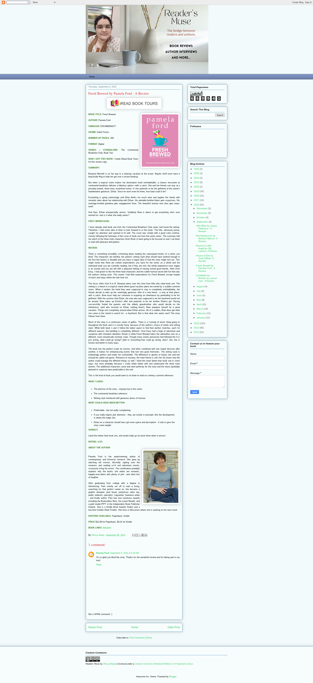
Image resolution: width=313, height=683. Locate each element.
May (199, 299)
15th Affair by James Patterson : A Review (206, 228)
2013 (197, 332)
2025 (197, 173)
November (202, 213)
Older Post (174, 627)
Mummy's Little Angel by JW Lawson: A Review (206, 248)
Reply (99, 564)
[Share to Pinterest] (146, 535)
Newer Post (95, 627)
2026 (197, 169)
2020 (197, 186)
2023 (197, 182)
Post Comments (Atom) (141, 637)
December (202, 208)
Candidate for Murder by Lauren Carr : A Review (206, 278)
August (200, 286)
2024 (197, 178)
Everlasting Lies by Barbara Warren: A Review (206, 238)
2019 (197, 191)
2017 (197, 200)
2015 (197, 323)
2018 (197, 195)
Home (92, 76)
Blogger (172, 676)
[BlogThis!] (136, 535)
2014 (197, 327)
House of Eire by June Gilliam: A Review (205, 258)
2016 (197, 204)
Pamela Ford (102, 553)
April (199, 304)
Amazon (107, 527)
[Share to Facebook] (142, 535)
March (200, 308)
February (202, 313)
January (201, 317)
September (203, 221)
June (199, 295)
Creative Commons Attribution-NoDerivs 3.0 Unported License (164, 664)
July (199, 291)
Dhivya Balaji (109, 664)
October (201, 217)
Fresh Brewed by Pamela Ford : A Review (205, 268)
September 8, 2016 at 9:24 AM (124, 553)
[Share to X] (139, 535)
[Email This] (133, 535)
